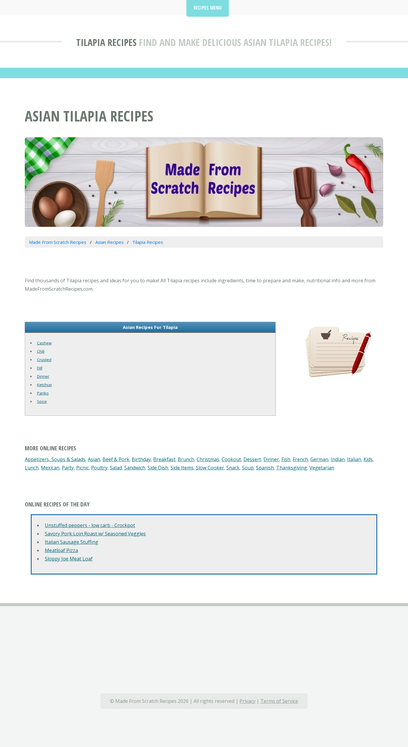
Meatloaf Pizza (61, 550)
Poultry (99, 467)
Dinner (43, 376)
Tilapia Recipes (106, 42)
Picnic (82, 467)
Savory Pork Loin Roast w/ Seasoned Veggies (95, 533)
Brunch (186, 459)
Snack (233, 467)
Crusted (44, 359)
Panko (43, 393)
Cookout (231, 459)
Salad (116, 467)
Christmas (208, 459)
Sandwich (134, 467)
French (300, 459)
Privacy (247, 701)
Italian (354, 459)
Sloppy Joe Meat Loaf (69, 558)
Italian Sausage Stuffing (71, 542)
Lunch (32, 467)
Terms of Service (279, 701)
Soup (248, 467)
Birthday (141, 459)
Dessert (252, 459)
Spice (42, 401)
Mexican (50, 467)
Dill (39, 368)
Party (68, 467)
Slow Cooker (210, 467)
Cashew (44, 343)
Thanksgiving (291, 467)
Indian (338, 459)
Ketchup (44, 384)
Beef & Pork (115, 459)
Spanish (265, 467)
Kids (368, 459)
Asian (94, 459)
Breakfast (164, 459)
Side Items (182, 467)
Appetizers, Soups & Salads (55, 459)
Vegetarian (321, 467)
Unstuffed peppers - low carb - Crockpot (90, 525)
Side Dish (158, 467)
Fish (285, 459)
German (319, 459)
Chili (41, 351)
